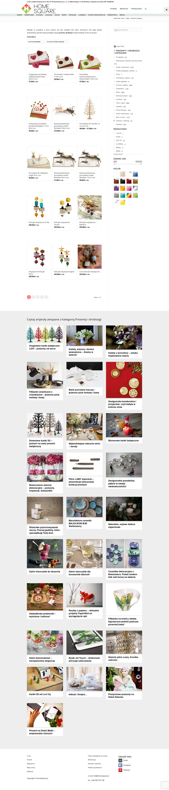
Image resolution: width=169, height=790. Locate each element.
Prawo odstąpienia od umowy (97, 756)
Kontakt (29, 760)
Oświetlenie (29, 15)
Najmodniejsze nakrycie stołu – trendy (84, 445)
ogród (19, 15)
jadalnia (48, 15)
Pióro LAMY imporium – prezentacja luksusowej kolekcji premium (81, 481)
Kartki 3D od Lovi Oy (40, 694)
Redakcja (30, 771)
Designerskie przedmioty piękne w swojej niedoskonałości (121, 483)
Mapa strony (31, 767)
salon (57, 15)
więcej (122, 15)
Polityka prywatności (95, 767)
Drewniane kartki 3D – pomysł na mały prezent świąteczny (42, 443)
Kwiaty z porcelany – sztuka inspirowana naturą (123, 354)
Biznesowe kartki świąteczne (123, 440)
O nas (29, 756)
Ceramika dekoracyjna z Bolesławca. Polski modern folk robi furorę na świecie (122, 574)
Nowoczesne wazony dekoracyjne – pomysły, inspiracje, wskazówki (42, 487)
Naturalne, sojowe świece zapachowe (121, 526)
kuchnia (39, 15)
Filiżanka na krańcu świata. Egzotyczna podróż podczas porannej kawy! (123, 621)
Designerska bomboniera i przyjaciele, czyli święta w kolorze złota (122, 404)
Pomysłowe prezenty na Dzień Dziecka (121, 696)
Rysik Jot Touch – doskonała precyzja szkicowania (84, 659)
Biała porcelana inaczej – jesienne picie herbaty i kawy (84, 391)
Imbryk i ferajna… (78, 694)
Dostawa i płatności (94, 763)
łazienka (82, 15)
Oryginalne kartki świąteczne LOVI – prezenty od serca (44, 347)
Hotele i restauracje (96, 15)
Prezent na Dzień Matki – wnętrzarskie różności (42, 732)
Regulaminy (31, 763)
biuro (64, 15)
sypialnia (72, 15)
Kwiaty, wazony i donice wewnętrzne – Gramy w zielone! (81, 352)
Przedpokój (112, 15)
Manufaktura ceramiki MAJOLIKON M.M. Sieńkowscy (80, 523)
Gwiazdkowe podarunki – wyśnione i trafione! (42, 615)
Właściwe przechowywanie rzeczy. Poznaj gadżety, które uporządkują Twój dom (44, 530)
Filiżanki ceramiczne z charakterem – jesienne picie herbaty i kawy (44, 394)
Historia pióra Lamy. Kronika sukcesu (123, 659)
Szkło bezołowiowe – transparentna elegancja (42, 659)
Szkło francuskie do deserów (44, 571)
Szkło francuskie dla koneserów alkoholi (79, 573)
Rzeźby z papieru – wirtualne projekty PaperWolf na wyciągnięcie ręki (84, 613)
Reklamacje (92, 760)
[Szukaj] (145, 9)
